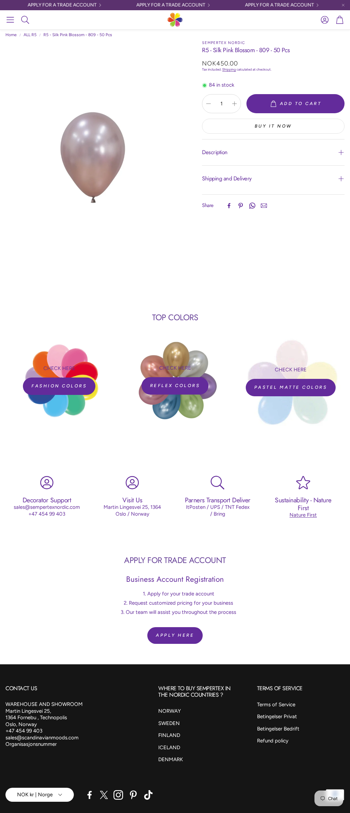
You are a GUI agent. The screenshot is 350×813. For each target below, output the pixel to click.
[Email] (264, 206)
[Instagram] (118, 795)
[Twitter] (104, 795)
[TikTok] (148, 795)
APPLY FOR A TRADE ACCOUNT (55, 5)
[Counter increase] (234, 104)
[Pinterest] (241, 206)
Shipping (229, 69)
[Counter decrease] (208, 104)
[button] (10, 20)
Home (11, 34)
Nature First (303, 515)
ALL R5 (30, 34)
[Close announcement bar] (343, 5)
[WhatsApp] (252, 206)
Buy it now (273, 126)
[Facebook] (229, 206)
